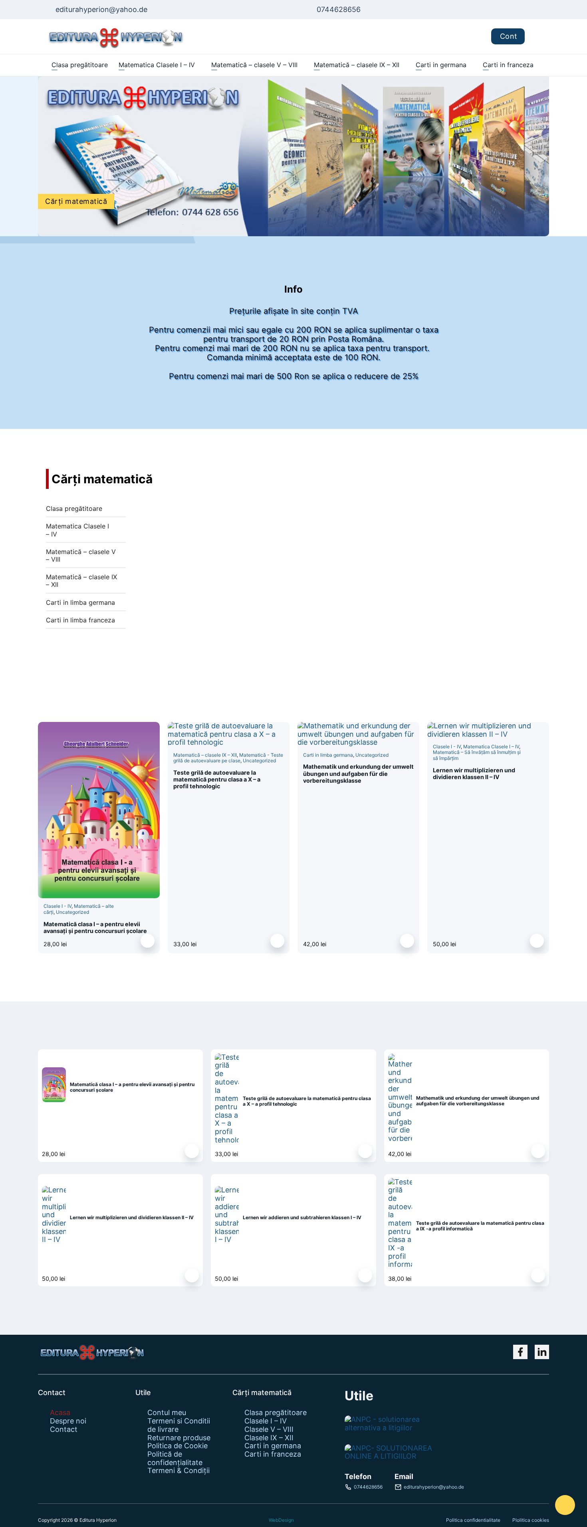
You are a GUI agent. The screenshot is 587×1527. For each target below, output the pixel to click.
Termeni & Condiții (178, 1471)
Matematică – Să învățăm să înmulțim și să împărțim (477, 755)
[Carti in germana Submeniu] (470, 65)
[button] (148, 941)
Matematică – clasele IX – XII (356, 65)
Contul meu (166, 1413)
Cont (509, 36)
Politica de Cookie (177, 1446)
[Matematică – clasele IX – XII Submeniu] (403, 65)
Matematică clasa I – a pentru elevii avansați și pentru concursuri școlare (95, 927)
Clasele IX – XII (269, 1438)
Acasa (60, 1413)
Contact (63, 1429)
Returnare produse (178, 1438)
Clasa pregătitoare (80, 65)
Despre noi (68, 1421)
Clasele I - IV (57, 906)
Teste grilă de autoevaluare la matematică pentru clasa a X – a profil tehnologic (216, 779)
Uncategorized (72, 912)
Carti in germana (441, 65)
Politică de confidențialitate (174, 1458)
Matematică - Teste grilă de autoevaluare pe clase (228, 758)
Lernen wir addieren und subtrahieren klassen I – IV (302, 1217)
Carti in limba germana (328, 755)
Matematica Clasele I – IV (157, 65)
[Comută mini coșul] (537, 36)
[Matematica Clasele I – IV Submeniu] (198, 65)
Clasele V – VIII (269, 1429)
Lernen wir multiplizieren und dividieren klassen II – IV (474, 773)
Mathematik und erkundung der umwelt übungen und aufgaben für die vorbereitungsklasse (358, 773)
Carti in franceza (508, 65)
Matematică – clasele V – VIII (254, 65)
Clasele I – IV (265, 1421)
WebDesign (281, 1520)
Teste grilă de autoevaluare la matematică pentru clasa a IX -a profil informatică (480, 1226)
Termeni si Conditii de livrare (178, 1425)
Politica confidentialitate (473, 1520)
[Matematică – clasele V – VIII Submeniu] (301, 65)
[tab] (86, 510)
